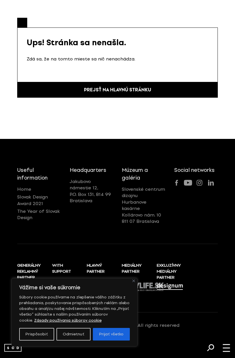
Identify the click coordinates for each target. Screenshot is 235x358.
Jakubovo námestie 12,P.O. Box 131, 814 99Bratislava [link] (90, 191)
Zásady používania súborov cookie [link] (67, 320)
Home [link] (24, 189)
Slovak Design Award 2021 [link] (32, 200)
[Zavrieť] (133, 281)
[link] (12, 348)
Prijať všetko (111, 334)
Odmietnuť (73, 334)
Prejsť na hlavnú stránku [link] (117, 90)
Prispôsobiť (37, 334)
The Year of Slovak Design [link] (38, 214)
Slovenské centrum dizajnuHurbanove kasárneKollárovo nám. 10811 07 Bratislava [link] (143, 205)
